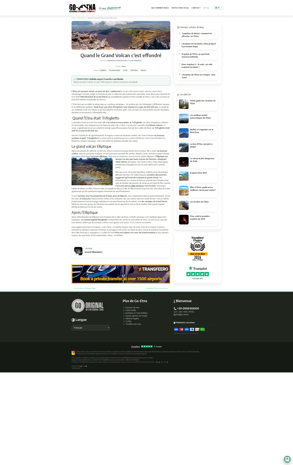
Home (74, 18)
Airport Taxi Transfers (147, 362)
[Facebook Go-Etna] (157, 362)
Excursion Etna (114, 70)
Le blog (128, 321)
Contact (196, 8)
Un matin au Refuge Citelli (85, 288)
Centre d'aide (130, 310)
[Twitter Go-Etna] (159, 362)
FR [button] (218, 8)
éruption (103, 70)
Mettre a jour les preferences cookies (114, 362)
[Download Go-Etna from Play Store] (167, 362)
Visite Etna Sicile (180, 8)
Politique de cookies (95, 362)
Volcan (143, 70)
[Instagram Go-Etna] (162, 362)
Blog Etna (81, 18)
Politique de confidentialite (80, 362)
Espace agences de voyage (136, 316)
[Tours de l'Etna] (82, 8)
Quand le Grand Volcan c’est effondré (120, 55)
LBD (79, 368)
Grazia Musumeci (135, 60)
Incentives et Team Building (136, 313)
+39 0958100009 (188, 308)
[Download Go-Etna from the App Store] (164, 362)
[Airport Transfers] (121, 274)
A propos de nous (132, 307)
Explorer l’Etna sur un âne (157, 288)
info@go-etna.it (182, 314)
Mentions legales (132, 318)
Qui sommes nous (160, 8)
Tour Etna (134, 70)
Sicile (125, 70)
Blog (123, 66)
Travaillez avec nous (133, 324)
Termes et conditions (133, 362)
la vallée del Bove (136, 186)
